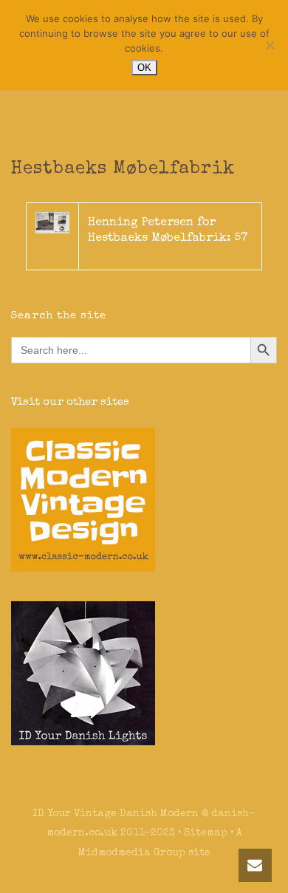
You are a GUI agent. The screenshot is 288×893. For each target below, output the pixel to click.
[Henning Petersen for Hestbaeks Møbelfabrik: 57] (52, 222)
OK (144, 67)
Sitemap (205, 833)
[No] (269, 45)
